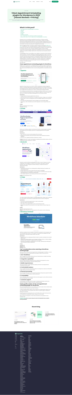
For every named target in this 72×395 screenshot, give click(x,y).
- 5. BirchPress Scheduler (24, 34)
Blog (15, 341)
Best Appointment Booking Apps (22, 344)
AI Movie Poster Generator (22, 383)
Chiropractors (29, 357)
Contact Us (16, 344)
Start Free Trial (55, 1)
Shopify (34, 1)
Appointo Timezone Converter (22, 348)
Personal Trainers (29, 370)
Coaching (29, 343)
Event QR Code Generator (22, 375)
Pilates (29, 365)
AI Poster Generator (22, 390)
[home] (17, 1)
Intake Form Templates (21, 358)
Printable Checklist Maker (22, 362)
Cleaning (29, 354)
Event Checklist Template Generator (23, 371)
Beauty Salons (29, 359)
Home (30, 1)
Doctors (29, 361)
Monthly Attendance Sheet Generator (23, 367)
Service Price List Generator (22, 360)
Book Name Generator (21, 387)
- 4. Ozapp (21, 33)
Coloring (21, 389)
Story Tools (21, 388)
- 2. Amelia (21, 31)
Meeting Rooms (29, 346)
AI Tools (21, 391)
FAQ (15, 346)
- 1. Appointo (22, 30)
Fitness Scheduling (29, 348)
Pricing (42, 1)
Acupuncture (29, 358)
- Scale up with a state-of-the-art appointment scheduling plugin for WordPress (33, 36)
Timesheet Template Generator (23, 365)
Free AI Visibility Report (22, 340)
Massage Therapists (29, 363)
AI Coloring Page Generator (22, 385)
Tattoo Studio (29, 341)
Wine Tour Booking (29, 356)
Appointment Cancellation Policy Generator (22, 356)
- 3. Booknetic (22, 32)
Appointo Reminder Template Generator (23, 350)
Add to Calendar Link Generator (23, 354)
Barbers (29, 337)
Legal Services (29, 353)
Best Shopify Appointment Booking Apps (22, 346)
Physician (29, 342)
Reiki (28, 364)
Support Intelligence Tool (23, 338)
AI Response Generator (21, 380)
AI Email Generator (22, 377)
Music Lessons (29, 368)
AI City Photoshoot (22, 392)
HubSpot (29, 350)
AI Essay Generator (22, 378)
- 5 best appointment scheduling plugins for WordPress (29, 29)
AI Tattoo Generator (23, 386)
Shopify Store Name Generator (22, 373)
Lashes (29, 351)
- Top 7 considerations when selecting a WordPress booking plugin (31, 35)
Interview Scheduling (29, 371)
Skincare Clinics (29, 366)
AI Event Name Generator (22, 364)
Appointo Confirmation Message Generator (22, 352)
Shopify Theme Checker (22, 342)
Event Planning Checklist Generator (22, 369)
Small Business (29, 339)
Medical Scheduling (29, 344)
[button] (38, 1)
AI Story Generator (22, 381)
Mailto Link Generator (21, 376)
